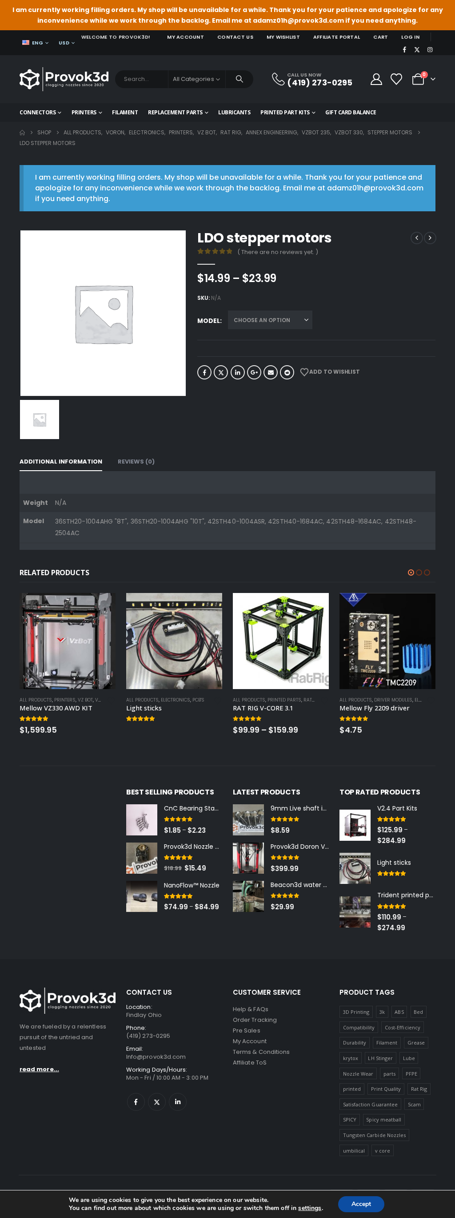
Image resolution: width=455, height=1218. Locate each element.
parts (389, 1073)
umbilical (354, 1150)
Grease (416, 1042)
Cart (380, 36)
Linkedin (178, 1102)
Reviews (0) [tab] (136, 461)
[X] (417, 49)
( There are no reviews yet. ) (277, 252)
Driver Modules (393, 700)
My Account (185, 36)
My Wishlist (283, 36)
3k (382, 1011)
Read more (101, 608)
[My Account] (376, 79)
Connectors (38, 112)
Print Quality (386, 1088)
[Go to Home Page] (22, 132)
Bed (418, 1011)
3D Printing (356, 1011)
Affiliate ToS (250, 1062)
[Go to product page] (68, 641)
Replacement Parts (175, 112)
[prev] (417, 238)
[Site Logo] (64, 79)
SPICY (349, 1119)
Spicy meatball (383, 1119)
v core (382, 1150)
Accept (361, 1204)
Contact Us (235, 36)
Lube (409, 1058)
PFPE (411, 1073)
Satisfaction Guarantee (370, 1104)
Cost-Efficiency (402, 1027)
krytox (350, 1058)
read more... (39, 1069)
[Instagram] (429, 49)
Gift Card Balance (350, 112)
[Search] (239, 79)
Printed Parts (284, 700)
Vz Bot (85, 700)
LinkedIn (238, 372)
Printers (84, 112)
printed (352, 1088)
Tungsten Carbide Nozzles (374, 1135)
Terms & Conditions (261, 1052)
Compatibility (359, 1027)
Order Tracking (255, 1020)
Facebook (204, 372)
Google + (254, 372)
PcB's (198, 700)
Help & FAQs (250, 1009)
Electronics (175, 700)
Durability (355, 1042)
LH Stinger (380, 1058)
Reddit (287, 372)
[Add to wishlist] (111, 700)
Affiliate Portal (336, 36)
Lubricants (234, 112)
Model (208, 320)
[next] (430, 238)
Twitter (221, 372)
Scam (414, 1104)
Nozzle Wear (358, 1073)
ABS (399, 1011)
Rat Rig (312, 700)
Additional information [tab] (61, 461)
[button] (411, 572)
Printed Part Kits (285, 112)
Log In (410, 36)
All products (36, 700)
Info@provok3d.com (156, 1057)
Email (270, 372)
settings (309, 1208)
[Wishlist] (396, 79)
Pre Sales (246, 1030)
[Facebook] (404, 49)
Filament (125, 112)
